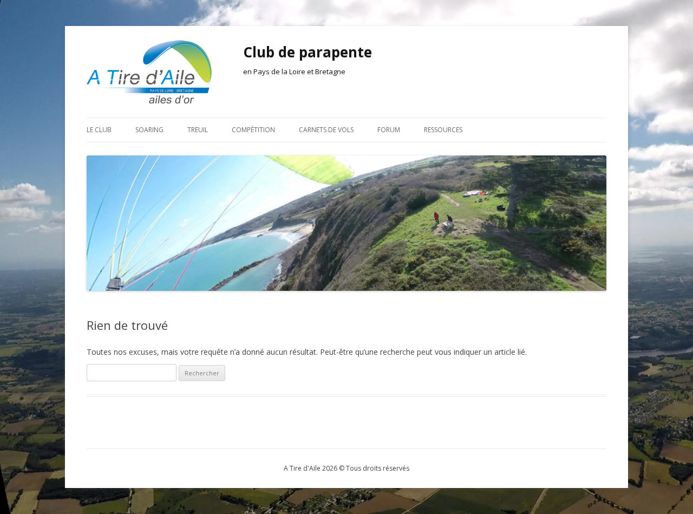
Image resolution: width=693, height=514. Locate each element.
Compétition (253, 129)
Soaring (149, 129)
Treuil (197, 129)
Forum (388, 129)
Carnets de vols (326, 129)
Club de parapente (307, 52)
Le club (99, 129)
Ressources (443, 129)
